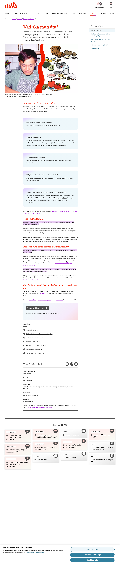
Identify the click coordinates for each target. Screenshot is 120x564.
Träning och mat (28, 19)
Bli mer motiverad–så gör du (102, 461)
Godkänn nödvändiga (92, 555)
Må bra (19, 19)
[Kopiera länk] (71, 364)
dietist (64, 198)
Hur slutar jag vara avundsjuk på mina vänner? (45, 436)
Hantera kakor (92, 549)
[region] (60, 554)
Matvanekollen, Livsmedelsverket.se (48, 313)
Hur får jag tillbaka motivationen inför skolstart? (14, 437)
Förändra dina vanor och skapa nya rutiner (102, 448)
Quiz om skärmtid (72, 435)
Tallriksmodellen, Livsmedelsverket (54, 145)
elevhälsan (58, 200)
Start (14, 19)
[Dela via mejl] (67, 364)
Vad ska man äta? (41, 19)
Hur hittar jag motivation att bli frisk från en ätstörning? (17, 464)
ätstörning (42, 293)
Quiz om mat (42, 460)
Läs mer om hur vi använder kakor (35, 552)
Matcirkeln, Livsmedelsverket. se (61, 211)
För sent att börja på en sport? (101, 436)
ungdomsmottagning (47, 200)
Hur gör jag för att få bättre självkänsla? (72, 446)
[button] (111, 5)
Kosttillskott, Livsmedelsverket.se (33, 280)
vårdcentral (30, 202)
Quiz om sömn (70, 457)
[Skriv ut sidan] (76, 364)
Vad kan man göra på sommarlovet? (15, 451)
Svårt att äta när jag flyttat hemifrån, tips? (46, 448)
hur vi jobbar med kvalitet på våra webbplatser (38, 407)
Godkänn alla (92, 560)
